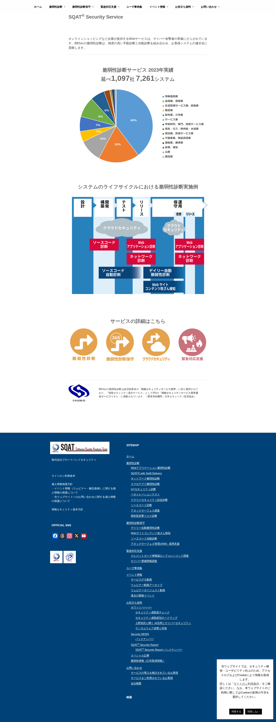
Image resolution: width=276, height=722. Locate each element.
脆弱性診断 (55, 6)
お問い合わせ (209, 6)
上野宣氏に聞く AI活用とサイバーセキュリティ (163, 623)
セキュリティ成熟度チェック (152, 612)
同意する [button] (236, 711)
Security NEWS (140, 634)
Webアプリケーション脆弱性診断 (150, 467)
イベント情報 (157, 6)
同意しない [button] (253, 711)
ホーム (38, 6)
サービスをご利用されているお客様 (152, 677)
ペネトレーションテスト (145, 494)
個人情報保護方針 (62, 484)
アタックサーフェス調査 (145, 510)
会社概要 (136, 683)
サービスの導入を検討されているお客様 (154, 672)
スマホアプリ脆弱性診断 (145, 483)
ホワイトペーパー (141, 607)
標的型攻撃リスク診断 (144, 515)
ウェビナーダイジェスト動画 (148, 590)
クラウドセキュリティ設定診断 (149, 499)
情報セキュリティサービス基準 (158, 389)
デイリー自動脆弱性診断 (145, 527)
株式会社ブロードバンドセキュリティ (74, 459)
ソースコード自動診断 (144, 538)
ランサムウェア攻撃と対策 (151, 628)
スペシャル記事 (140, 655)
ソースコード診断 (141, 505)
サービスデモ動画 (141, 579)
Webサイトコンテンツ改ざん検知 (150, 533)
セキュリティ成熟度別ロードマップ (156, 617)
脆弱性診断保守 (81, 6)
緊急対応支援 (108, 6)
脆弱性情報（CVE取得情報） (148, 660)
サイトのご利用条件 (63, 475)
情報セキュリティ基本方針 (67, 509)
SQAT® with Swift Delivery (146, 473)
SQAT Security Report (144, 644)
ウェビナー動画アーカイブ (146, 584)
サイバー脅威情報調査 (144, 560)
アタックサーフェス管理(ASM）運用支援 (155, 543)
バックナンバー (144, 638)
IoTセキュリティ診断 (143, 489)
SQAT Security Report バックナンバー (158, 649)
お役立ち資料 (183, 6)
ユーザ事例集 (134, 6)
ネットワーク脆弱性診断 (145, 478)
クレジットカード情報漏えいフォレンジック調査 (160, 555)
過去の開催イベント (143, 595)
